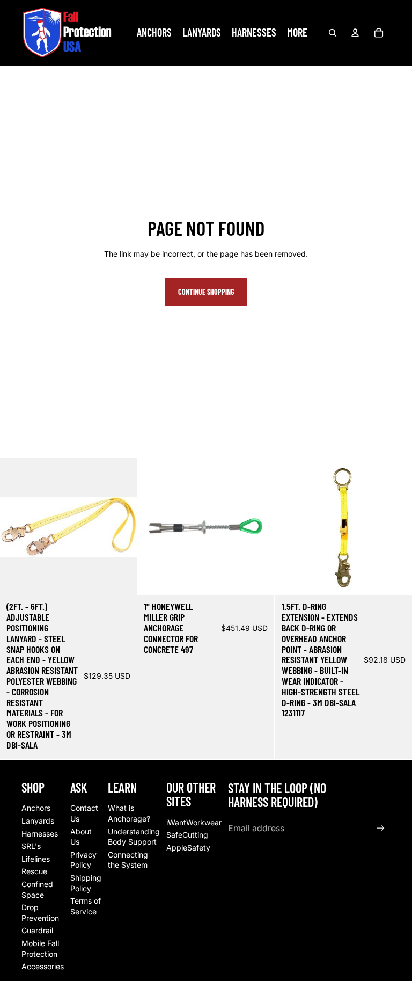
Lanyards (37, 820)
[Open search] (332, 33)
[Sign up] (381, 828)
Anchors (35, 807)
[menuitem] (297, 33)
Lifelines (35, 858)
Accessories (42, 966)
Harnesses (39, 833)
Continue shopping (206, 291)
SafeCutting (187, 834)
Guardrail (37, 930)
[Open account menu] (355, 33)
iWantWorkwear (194, 822)
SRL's (31, 846)
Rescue (34, 871)
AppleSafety (188, 847)
